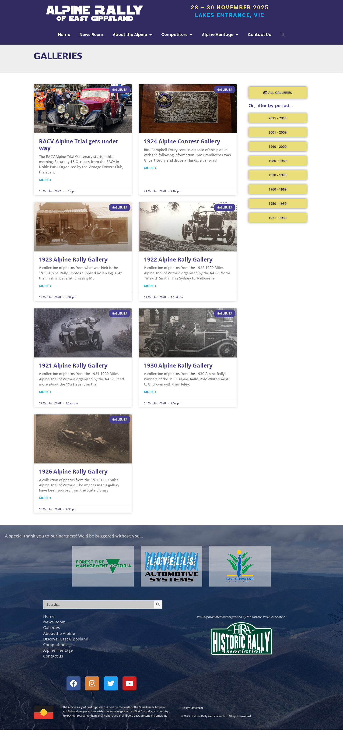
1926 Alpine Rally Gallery (73, 471)
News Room (91, 34)
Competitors (174, 34)
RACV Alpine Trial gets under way (78, 144)
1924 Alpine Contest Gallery (182, 141)
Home (64, 34)
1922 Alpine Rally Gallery (178, 259)
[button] (283, 34)
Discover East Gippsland (65, 639)
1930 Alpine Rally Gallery (178, 365)
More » (45, 179)
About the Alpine (130, 34)
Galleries (51, 627)
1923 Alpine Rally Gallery (73, 259)
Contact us (53, 656)
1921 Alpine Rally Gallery (73, 365)
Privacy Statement (192, 708)
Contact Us (259, 34)
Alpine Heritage (218, 34)
